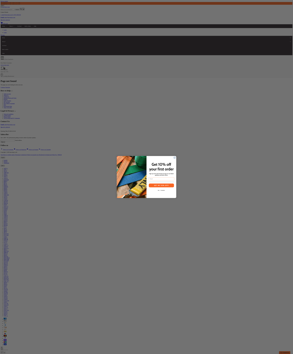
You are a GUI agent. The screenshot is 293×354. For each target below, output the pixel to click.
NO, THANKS (161, 190)
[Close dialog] (174, 158)
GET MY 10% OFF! (161, 185)
